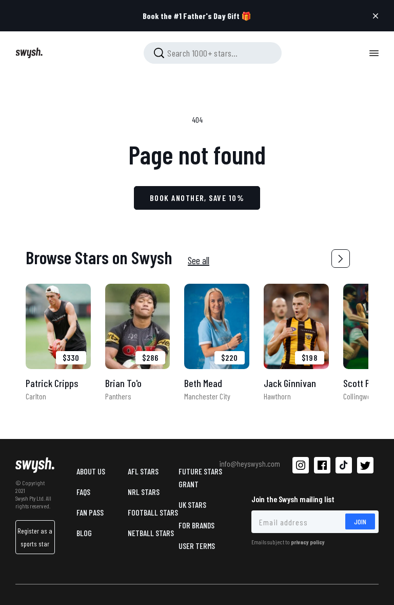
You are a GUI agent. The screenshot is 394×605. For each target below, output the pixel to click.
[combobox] (213, 53)
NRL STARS (144, 492)
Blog (84, 533)
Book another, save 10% (197, 198)
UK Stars (192, 504)
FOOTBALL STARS (153, 512)
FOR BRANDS (196, 525)
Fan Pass (90, 512)
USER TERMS (197, 546)
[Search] (159, 53)
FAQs (83, 492)
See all (198, 260)
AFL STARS (143, 471)
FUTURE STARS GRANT (200, 477)
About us (90, 471)
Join (360, 521)
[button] (340, 258)
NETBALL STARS (151, 533)
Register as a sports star (34, 537)
